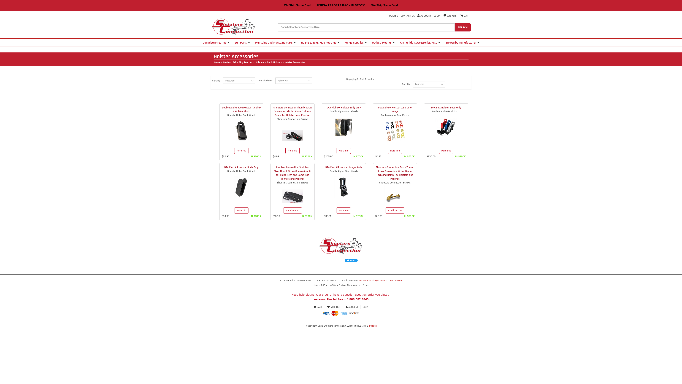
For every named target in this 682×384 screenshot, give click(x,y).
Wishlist (452, 16)
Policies (393, 16)
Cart (319, 307)
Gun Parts (241, 43)
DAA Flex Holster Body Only (446, 107)
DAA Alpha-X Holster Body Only (344, 107)
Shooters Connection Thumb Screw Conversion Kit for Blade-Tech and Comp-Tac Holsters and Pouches (292, 111)
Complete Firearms (214, 43)
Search (463, 27)
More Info (241, 150)
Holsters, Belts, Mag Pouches (318, 43)
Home (217, 62)
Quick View (241, 128)
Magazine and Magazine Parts (274, 43)
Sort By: (216, 80)
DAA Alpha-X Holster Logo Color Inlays (395, 109)
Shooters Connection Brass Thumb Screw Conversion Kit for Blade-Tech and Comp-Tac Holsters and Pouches (395, 173)
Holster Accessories (295, 62)
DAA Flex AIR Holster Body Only (241, 167)
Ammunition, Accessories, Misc (418, 43)
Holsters (260, 62)
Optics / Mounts (381, 43)
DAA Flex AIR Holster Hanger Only (343, 167)
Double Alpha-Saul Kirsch (241, 115)
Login (437, 16)
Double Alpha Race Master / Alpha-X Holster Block (241, 109)
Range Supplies (354, 43)
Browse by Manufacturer (460, 43)
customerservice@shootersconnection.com (380, 280)
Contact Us (407, 16)
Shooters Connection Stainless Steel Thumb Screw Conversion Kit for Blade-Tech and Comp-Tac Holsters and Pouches (293, 173)
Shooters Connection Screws (292, 119)
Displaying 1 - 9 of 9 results (360, 79)
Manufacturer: (266, 80)
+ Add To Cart (293, 210)
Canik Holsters (274, 62)
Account (425, 16)
